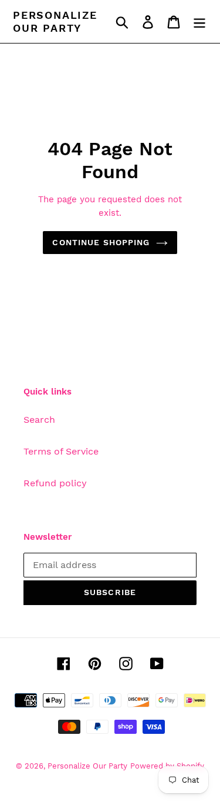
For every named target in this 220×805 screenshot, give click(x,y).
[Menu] (199, 21)
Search (39, 419)
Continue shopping (101, 242)
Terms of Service (61, 451)
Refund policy (55, 483)
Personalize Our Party (55, 21)
